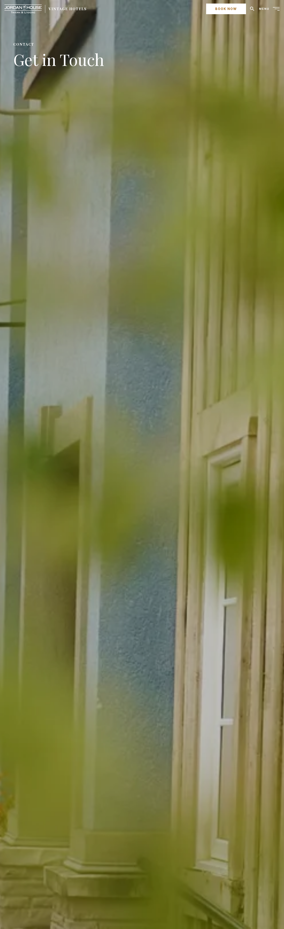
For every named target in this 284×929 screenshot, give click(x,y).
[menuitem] (269, 9)
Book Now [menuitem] (226, 9)
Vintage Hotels (68, 8)
